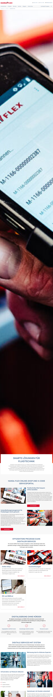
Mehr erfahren (7, 529)
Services (14, 6)
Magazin (24, 6)
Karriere (19, 6)
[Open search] (46, 6)
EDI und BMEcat (7, 596)
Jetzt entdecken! (33, 505)
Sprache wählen (35, 2)
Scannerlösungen (35, 567)
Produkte (9, 6)
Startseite (2, 8)
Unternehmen (3, 6)
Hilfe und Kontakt (42, 2)
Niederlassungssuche (49, 2)
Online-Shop (30, 6)
